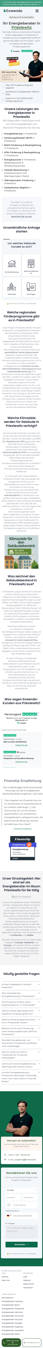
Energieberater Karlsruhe (12, 1312)
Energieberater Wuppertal (13, 1309)
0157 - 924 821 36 (22, 1155)
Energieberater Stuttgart (12, 1323)
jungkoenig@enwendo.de (25, 1160)
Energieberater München (12, 1319)
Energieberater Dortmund (12, 1316)
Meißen (30, 935)
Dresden (19, 942)
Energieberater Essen (11, 1334)
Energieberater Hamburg (12, 1301)
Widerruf (27, 1280)
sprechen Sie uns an (21, 216)
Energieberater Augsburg (12, 1327)
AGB (25, 1277)
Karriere (5, 1277)
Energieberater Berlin (11, 1305)
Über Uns (6, 1280)
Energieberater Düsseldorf (13, 1330)
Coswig (7, 945)
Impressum (28, 1288)
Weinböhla (29, 942)
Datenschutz (28, 1284)
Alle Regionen (7, 1298)
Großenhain (16, 935)
